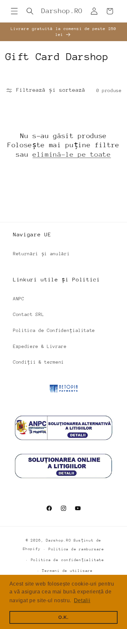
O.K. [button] (63, 617)
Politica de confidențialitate (67, 560)
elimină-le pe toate (72, 154)
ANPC (18, 298)
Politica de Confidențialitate (54, 330)
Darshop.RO (58, 540)
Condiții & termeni (38, 362)
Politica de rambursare (76, 549)
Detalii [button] (82, 600)
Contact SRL (28, 314)
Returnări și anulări (41, 253)
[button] (14, 11)
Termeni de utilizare (67, 571)
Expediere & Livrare (40, 346)
